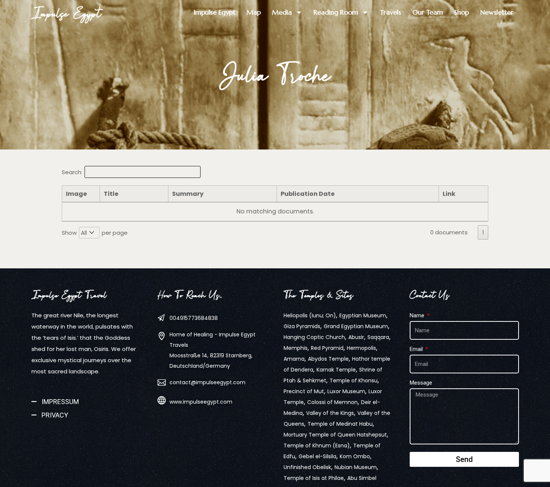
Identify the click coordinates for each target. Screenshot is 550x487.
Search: (72, 172)
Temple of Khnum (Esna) (317, 445)
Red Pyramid (327, 348)
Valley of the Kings (330, 413)
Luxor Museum (346, 391)
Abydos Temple (328, 359)
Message (421, 382)
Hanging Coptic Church (314, 337)
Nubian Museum (355, 467)
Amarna (294, 359)
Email (417, 349)
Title (111, 193)
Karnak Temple (336, 369)
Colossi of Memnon (332, 402)
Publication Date (307, 193)
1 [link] (483, 232)
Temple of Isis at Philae (314, 478)
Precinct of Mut (304, 391)
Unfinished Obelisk (307, 467)
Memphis (296, 348)
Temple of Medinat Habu (340, 424)
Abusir (356, 337)
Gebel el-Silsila (317, 456)
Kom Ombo (355, 456)
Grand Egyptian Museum (356, 326)
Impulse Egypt (66, 13)
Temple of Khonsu (354, 380)
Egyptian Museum (362, 315)
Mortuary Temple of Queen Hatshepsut (335, 434)
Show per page (95, 233)
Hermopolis (361, 348)
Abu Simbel (361, 478)
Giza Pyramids (302, 326)
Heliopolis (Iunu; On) (310, 315)
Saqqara (378, 337)
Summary (188, 193)
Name (418, 315)
